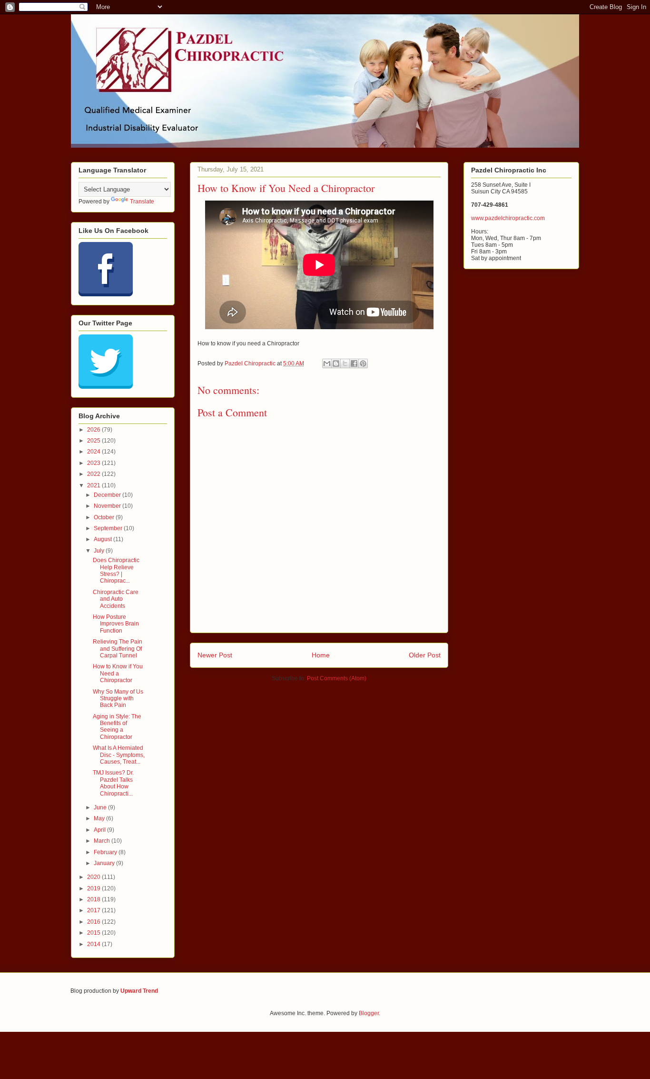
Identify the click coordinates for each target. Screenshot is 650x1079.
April (100, 830)
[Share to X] (345, 363)
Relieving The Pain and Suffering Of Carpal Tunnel (117, 648)
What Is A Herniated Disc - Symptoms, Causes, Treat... (119, 755)
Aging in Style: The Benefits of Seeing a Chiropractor (117, 726)
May (100, 818)
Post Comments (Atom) (336, 678)
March (102, 840)
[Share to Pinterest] (363, 363)
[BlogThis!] (336, 363)
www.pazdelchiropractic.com (508, 218)
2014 (94, 944)
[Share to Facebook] (354, 363)
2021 (94, 485)
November (108, 506)
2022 (94, 474)
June (101, 807)
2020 (94, 877)
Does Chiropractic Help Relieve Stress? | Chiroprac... (116, 570)
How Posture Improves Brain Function (116, 624)
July (100, 550)
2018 (94, 899)
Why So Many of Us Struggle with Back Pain (118, 698)
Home (321, 655)
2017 (94, 910)
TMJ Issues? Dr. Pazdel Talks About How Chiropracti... (113, 783)
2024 (94, 451)
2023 (94, 463)
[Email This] (327, 363)
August (103, 539)
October (105, 517)
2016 (94, 921)
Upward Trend (139, 991)
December (108, 495)
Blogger (369, 1013)
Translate (142, 201)
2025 (94, 440)
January (105, 863)
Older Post (425, 655)
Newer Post (214, 655)
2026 (94, 429)
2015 (94, 932)
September (109, 528)
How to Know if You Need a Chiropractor (118, 673)
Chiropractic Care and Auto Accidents (115, 599)
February (106, 852)
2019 (94, 888)
